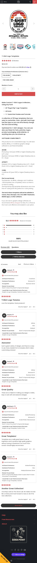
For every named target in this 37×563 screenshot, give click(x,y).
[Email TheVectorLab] (12, 550)
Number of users (7, 85)
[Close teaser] (11, 561)
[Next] (33, 23)
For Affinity (16, 75)
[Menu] (1, 2)
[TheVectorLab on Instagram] (18, 550)
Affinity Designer (15, 203)
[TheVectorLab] (18, 2)
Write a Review (22, 257)
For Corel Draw (8, 80)
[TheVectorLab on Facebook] (15, 550)
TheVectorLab (21, 559)
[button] (10, 61)
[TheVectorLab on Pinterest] (21, 550)
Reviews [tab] (5, 247)
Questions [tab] (15, 247)
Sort (19, 264)
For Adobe (6, 75)
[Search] (30, 2)
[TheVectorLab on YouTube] (25, 550)
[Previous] (3, 23)
